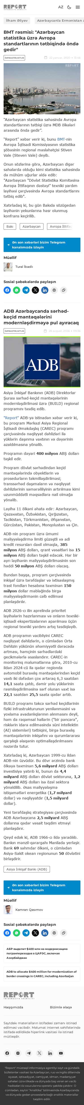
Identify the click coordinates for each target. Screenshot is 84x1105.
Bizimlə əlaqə (61, 1007)
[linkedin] (44, 290)
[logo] (15, 7)
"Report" (11, 418)
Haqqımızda (13, 1007)
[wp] (16, 290)
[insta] (18, 1053)
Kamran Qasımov (29, 910)
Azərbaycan (32, 226)
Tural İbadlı (24, 267)
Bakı (9, 226)
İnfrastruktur (14, 57)
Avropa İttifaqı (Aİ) (65, 226)
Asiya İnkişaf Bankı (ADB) (26, 869)
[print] (54, 290)
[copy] (63, 290)
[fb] (7, 290)
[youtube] (61, 1053)
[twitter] (35, 290)
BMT (61, 139)
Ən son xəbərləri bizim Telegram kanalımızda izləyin (38, 244)
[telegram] (26, 290)
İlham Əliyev (17, 21)
